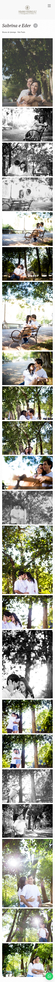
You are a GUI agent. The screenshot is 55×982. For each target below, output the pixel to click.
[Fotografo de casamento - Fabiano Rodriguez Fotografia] (27, 72)
